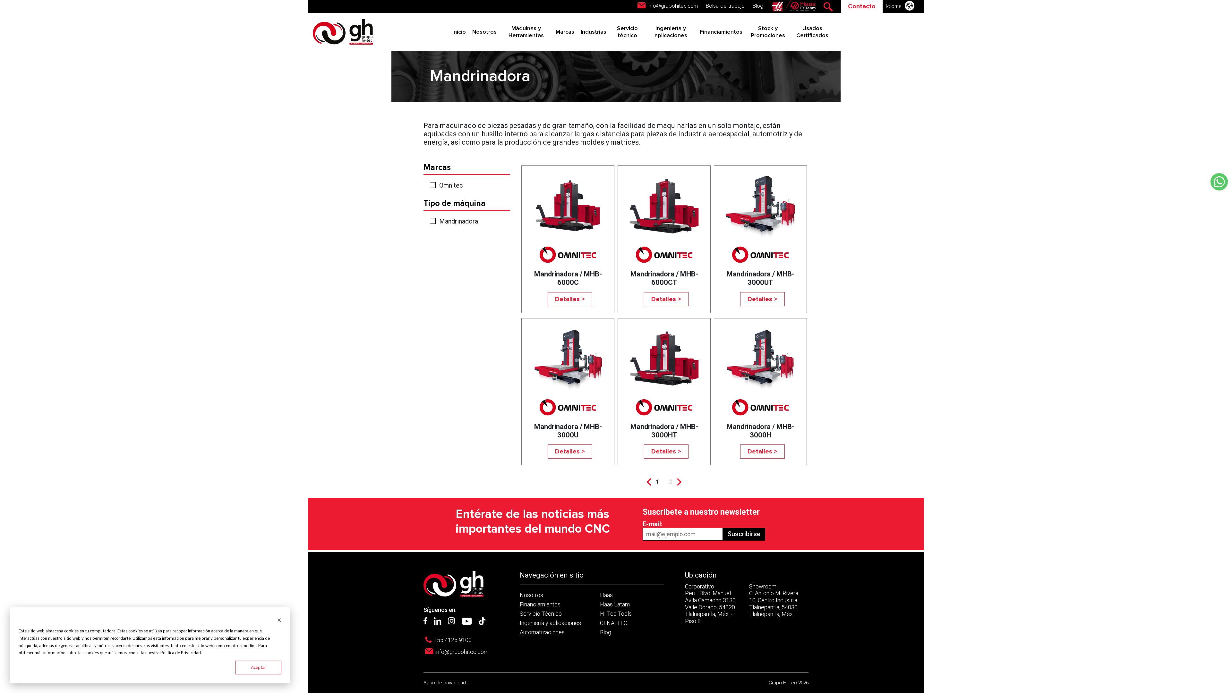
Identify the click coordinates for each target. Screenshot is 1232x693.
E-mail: (653, 524)
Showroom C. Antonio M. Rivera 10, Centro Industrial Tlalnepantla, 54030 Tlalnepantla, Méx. (774, 600)
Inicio (459, 32)
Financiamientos (721, 32)
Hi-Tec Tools (616, 613)
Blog (758, 6)
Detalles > (570, 299)
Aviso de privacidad (445, 683)
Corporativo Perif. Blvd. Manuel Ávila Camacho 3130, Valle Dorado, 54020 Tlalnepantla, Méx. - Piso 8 (711, 603)
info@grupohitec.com (672, 6)
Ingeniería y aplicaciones (550, 623)
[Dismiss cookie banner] (279, 619)
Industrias (593, 32)
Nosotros (484, 32)
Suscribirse (744, 534)
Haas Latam (615, 604)
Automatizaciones (542, 632)
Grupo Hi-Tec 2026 (789, 683)
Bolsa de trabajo (725, 6)
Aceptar (258, 667)
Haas (606, 595)
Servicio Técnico (541, 613)
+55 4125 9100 (452, 640)
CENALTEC (613, 623)
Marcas (565, 32)
